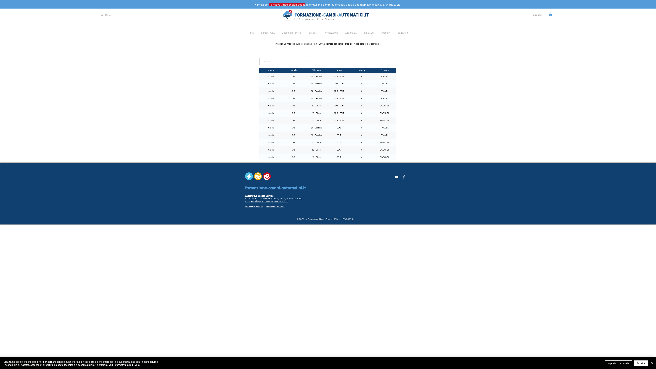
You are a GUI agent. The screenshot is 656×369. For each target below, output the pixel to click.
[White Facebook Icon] (404, 177)
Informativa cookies (275, 206)
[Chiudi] (652, 363)
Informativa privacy (254, 206)
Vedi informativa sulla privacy (124, 364)
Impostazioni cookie (618, 363)
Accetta (641, 363)
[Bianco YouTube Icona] (397, 177)
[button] (550, 14)
